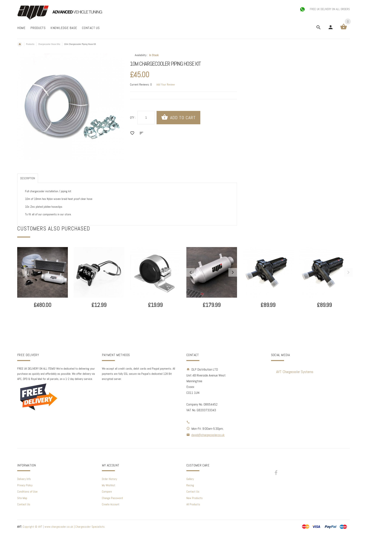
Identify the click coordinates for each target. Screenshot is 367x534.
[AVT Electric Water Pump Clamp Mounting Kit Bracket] (155, 272)
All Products (193, 504)
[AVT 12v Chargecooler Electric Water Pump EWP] (324, 272)
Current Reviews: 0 (141, 84)
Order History (109, 479)
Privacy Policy (24, 485)
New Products (194, 498)
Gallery (190, 479)
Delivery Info (24, 479)
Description (27, 178)
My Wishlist (108, 485)
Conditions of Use (27, 492)
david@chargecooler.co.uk (208, 435)
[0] (343, 29)
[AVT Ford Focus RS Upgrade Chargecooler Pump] (268, 272)
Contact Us (23, 504)
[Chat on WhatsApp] (303, 9)
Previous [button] (18, 272)
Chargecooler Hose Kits (49, 44)
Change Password (112, 498)
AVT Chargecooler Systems (294, 371)
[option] (42, 288)
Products (30, 44)
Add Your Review (165, 84)
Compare (107, 492)
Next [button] (348, 272)
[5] (211, 272)
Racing (190, 485)
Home (19, 44)
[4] (42, 272)
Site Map (22, 498)
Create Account (110, 504)
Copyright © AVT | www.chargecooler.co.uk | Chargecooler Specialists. (61, 527)
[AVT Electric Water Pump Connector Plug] (99, 272)
